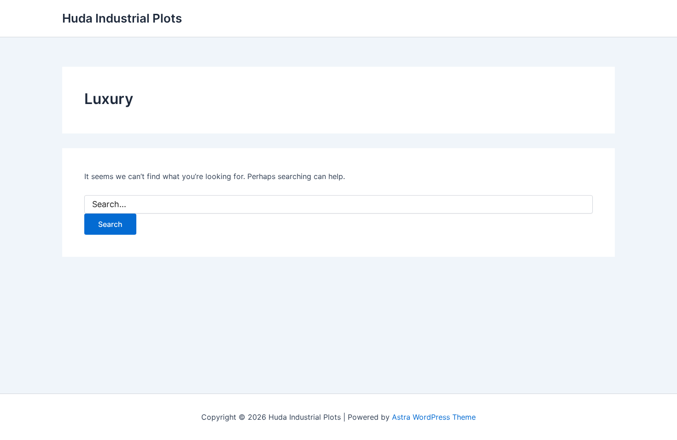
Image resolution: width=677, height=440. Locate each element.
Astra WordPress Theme (434, 417)
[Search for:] (338, 204)
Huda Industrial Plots (122, 18)
